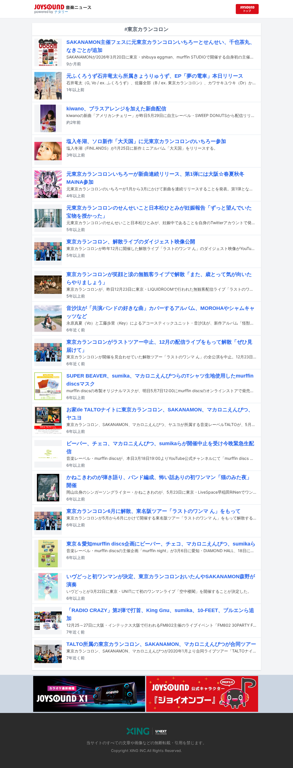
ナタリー (61, 11)
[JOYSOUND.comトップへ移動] (247, 9)
